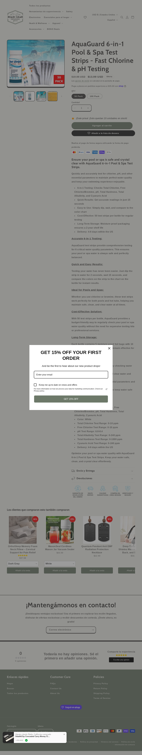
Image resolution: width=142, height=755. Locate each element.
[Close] (109, 348)
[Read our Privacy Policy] (106, 389)
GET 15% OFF (71, 399)
